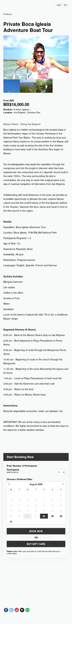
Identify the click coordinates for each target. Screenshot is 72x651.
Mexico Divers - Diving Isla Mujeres (22, 124)
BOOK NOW (36, 531)
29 (52, 516)
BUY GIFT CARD (36, 544)
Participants (13, 471)
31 (11, 521)
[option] (11, 86)
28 (44, 516)
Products (7, 14)
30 (61, 516)
